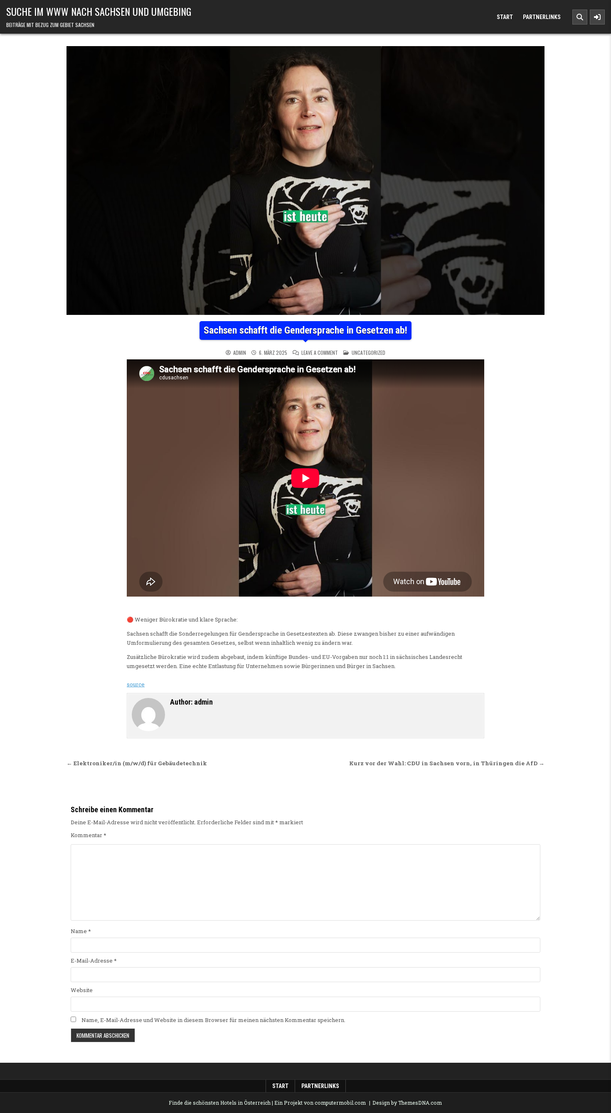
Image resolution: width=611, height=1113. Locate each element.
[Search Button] (579, 17)
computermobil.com (340, 1102)
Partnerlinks (542, 17)
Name (81, 931)
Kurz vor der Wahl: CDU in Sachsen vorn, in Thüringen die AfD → (446, 763)
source (136, 684)
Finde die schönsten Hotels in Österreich (220, 1102)
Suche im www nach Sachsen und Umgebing (98, 11)
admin (239, 352)
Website (82, 990)
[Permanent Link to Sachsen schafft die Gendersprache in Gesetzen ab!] (305, 180)
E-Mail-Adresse (94, 960)
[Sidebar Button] (597, 17)
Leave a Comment (319, 352)
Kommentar (88, 835)
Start (505, 17)
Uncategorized (368, 352)
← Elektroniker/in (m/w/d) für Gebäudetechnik (137, 763)
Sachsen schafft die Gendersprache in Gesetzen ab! (305, 330)
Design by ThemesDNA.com (407, 1102)
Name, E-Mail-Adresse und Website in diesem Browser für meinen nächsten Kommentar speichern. (213, 1020)
